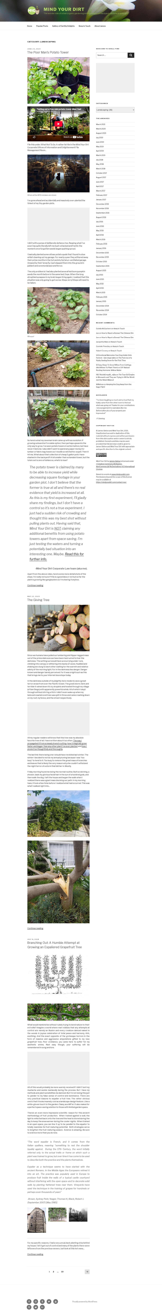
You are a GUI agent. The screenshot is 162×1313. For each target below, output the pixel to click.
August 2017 (101, 177)
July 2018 (99, 160)
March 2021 (100, 124)
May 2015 (100, 284)
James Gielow (115, 461)
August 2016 (101, 217)
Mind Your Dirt (64, 9)
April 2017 (100, 186)
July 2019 (99, 138)
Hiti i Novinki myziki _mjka (106, 375)
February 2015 (101, 297)
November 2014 (102, 310)
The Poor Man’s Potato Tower (48, 52)
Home (29, 26)
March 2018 (100, 169)
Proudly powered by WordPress (84, 1302)
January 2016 (101, 248)
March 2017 (100, 191)
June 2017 (100, 182)
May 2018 (100, 164)
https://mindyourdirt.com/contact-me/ (111, 482)
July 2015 (99, 275)
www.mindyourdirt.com (120, 474)
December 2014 (102, 306)
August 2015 (101, 270)
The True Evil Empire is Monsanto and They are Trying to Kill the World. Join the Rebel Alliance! (115, 377)
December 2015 (102, 253)
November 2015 (102, 257)
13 (63, 1272)
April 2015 (100, 288)
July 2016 (99, 222)
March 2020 (101, 129)
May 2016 (100, 231)
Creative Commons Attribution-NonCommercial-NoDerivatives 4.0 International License (115, 466)
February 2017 (101, 195)
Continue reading (35, 585)
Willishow (100, 384)
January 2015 (101, 301)
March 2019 (100, 155)
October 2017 (101, 173)
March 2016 (100, 239)
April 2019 (100, 151)
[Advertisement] (58, 224)
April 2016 (100, 235)
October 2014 (101, 315)
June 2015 (100, 279)
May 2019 (100, 146)
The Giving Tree (38, 600)
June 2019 (100, 142)
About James (100, 26)
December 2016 (102, 204)
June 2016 (100, 226)
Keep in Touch (84, 26)
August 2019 (101, 133)
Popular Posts (42, 26)
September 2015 (102, 266)
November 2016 (102, 208)
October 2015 (101, 262)
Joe (97, 333)
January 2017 (101, 200)
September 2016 (102, 213)
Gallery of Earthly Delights (63, 26)
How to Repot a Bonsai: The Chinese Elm (118, 333)
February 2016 (101, 244)
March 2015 (100, 292)
